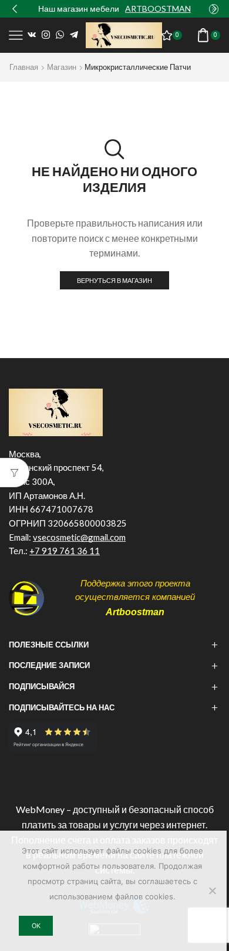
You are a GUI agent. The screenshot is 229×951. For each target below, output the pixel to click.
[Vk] (32, 35)
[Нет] (212, 890)
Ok (36, 926)
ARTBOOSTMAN (158, 9)
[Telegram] (74, 35)
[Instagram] (46, 35)
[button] (15, 9)
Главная (23, 67)
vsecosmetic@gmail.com (79, 537)
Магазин (61, 67)
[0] (180, 35)
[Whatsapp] (60, 35)
